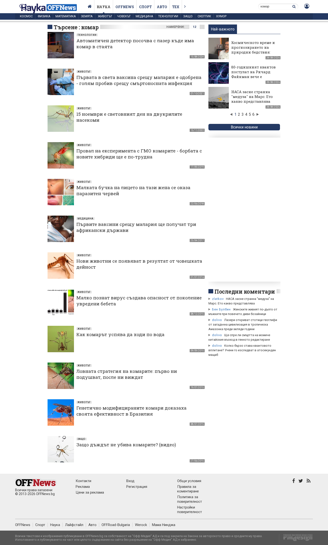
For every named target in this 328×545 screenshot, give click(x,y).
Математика (65, 16)
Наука (103, 7)
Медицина (144, 16)
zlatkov (218, 299)
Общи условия (189, 481)
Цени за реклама (90, 492)
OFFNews (22, 525)
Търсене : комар (76, 27)
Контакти (83, 481)
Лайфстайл (74, 525)
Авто (162, 7)
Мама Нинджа (163, 525)
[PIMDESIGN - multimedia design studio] (296, 539)
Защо (188, 16)
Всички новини (244, 127)
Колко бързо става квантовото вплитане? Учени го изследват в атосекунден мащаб (242, 350)
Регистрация (136, 486)
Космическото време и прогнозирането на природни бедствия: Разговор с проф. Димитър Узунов (253, 52)
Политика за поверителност (189, 499)
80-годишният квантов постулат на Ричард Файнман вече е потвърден (253, 74)
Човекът (124, 16)
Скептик (204, 16)
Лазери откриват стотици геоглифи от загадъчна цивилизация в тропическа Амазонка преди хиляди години (242, 324)
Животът (105, 16)
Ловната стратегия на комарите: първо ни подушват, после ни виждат (126, 374)
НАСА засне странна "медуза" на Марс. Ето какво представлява (252, 96)
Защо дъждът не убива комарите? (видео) (126, 445)
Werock (141, 525)
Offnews (124, 7)
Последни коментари (244, 291)
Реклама (83, 486)
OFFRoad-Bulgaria (116, 525)
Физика (44, 16)
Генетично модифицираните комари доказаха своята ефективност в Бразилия (131, 411)
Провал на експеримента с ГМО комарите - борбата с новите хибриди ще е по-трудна (139, 154)
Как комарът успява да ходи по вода (120, 334)
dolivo (217, 320)
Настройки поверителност (189, 509)
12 (194, 27)
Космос (26, 16)
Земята (87, 16)
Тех (175, 7)
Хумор (221, 16)
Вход (130, 481)
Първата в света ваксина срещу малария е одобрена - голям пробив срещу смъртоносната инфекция (138, 80)
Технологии (168, 16)
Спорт (145, 7)
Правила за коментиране (188, 488)
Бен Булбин (221, 309)
